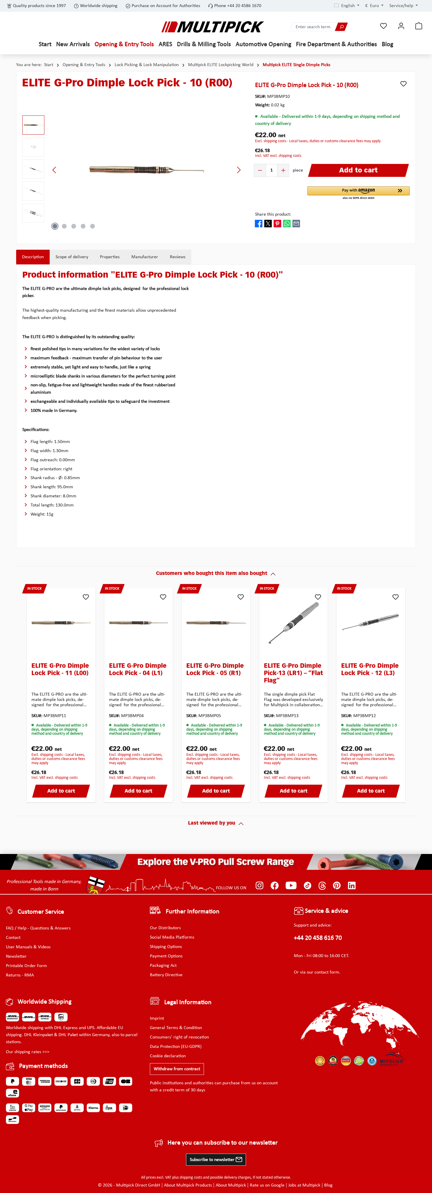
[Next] (238, 169)
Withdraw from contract (177, 1069)
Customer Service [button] (41, 912)
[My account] (401, 26)
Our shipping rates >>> (27, 1052)
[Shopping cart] (418, 26)
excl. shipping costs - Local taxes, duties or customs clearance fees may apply (318, 141)
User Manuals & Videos (28, 947)
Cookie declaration (168, 1056)
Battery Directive (166, 975)
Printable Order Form (26, 966)
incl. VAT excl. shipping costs (278, 156)
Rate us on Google (267, 1185)
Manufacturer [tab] (144, 257)
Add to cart (61, 791)
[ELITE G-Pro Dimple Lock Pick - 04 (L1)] (138, 622)
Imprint (157, 1018)
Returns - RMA (20, 975)
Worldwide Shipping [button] (44, 1002)
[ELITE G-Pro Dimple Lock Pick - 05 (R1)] (216, 622)
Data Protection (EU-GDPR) (176, 1046)
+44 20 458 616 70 (318, 938)
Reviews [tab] (177, 257)
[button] (358, 193)
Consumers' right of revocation (179, 1037)
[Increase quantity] (283, 170)
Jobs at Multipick (304, 1185)
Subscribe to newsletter (213, 1159)
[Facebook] (275, 885)
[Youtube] (291, 885)
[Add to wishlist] (403, 84)
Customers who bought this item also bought (211, 573)
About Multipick (231, 1185)
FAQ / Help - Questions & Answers (38, 928)
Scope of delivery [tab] (72, 257)
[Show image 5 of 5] (92, 226)
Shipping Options (166, 946)
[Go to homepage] (212, 27)
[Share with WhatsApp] (287, 223)
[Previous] (54, 169)
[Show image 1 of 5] (55, 226)
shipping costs (191, 1177)
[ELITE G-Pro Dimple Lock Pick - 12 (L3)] (371, 622)
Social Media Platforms (172, 937)
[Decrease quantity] (260, 170)
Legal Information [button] (188, 1002)
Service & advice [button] (326, 911)
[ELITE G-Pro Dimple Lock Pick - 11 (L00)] (61, 622)
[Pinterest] (337, 885)
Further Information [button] (193, 911)
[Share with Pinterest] (277, 223)
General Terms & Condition (176, 1028)
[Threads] (322, 885)
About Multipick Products (188, 1185)
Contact (13, 937)
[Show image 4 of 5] (83, 226)
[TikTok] (308, 885)
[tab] (33, 257)
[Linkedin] (352, 885)
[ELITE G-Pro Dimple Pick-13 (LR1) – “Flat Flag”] (293, 622)
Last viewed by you (211, 823)
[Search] (341, 27)
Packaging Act (163, 965)
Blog (328, 1185)
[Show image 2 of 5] (64, 226)
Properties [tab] (110, 257)
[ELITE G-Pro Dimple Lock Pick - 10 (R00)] (146, 169)
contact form (326, 972)
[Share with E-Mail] (296, 223)
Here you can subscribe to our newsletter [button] (223, 1143)
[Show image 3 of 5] (73, 226)
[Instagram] (260, 885)
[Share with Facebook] (258, 223)
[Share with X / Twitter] (268, 223)
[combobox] (312, 26)
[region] (132, 170)
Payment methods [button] (43, 1066)
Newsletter (16, 956)
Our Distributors (165, 928)
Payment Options (166, 956)
